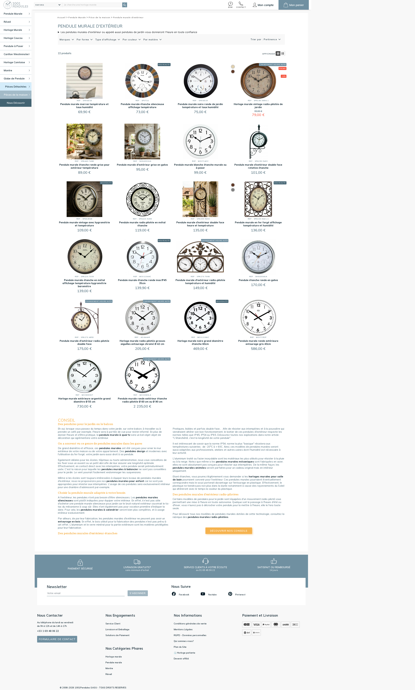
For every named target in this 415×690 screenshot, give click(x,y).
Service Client (113, 623)
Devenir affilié (181, 658)
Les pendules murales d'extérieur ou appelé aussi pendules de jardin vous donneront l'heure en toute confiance (129, 32)
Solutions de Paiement (118, 635)
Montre (109, 668)
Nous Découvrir (16, 102)
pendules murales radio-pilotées (208, 517)
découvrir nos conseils (229, 530)
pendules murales (110, 448)
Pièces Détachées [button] (15, 86)
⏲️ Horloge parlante (184, 652)
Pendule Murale (77, 17)
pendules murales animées (189, 467)
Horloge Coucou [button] (13, 38)
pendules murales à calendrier (100, 509)
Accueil (61, 17)
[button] (230, 5)
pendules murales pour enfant (125, 481)
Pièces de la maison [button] (16, 94)
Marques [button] (65, 39)
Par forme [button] (83, 39)
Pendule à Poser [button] (13, 46)
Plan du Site (180, 647)
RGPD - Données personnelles (190, 635)
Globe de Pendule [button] (14, 78)
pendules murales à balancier (119, 469)
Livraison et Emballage (118, 629)
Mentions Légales (183, 629)
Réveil (109, 674)
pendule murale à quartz (114, 434)
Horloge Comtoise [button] (14, 62)
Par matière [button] (151, 39)
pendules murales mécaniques (235, 461)
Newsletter (57, 586)
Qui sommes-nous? (184, 641)
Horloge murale (114, 656)
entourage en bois (69, 521)
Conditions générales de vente (190, 623)
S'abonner (138, 593)
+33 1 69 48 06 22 (48, 630)
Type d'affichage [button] (106, 39)
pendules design (135, 451)
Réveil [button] (7, 21)
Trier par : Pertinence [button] (264, 39)
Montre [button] (8, 70)
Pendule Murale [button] (13, 13)
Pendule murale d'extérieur (128, 17)
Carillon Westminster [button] (16, 54)
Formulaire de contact (57, 639)
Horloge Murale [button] (13, 29)
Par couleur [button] (130, 39)
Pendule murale (114, 662)
